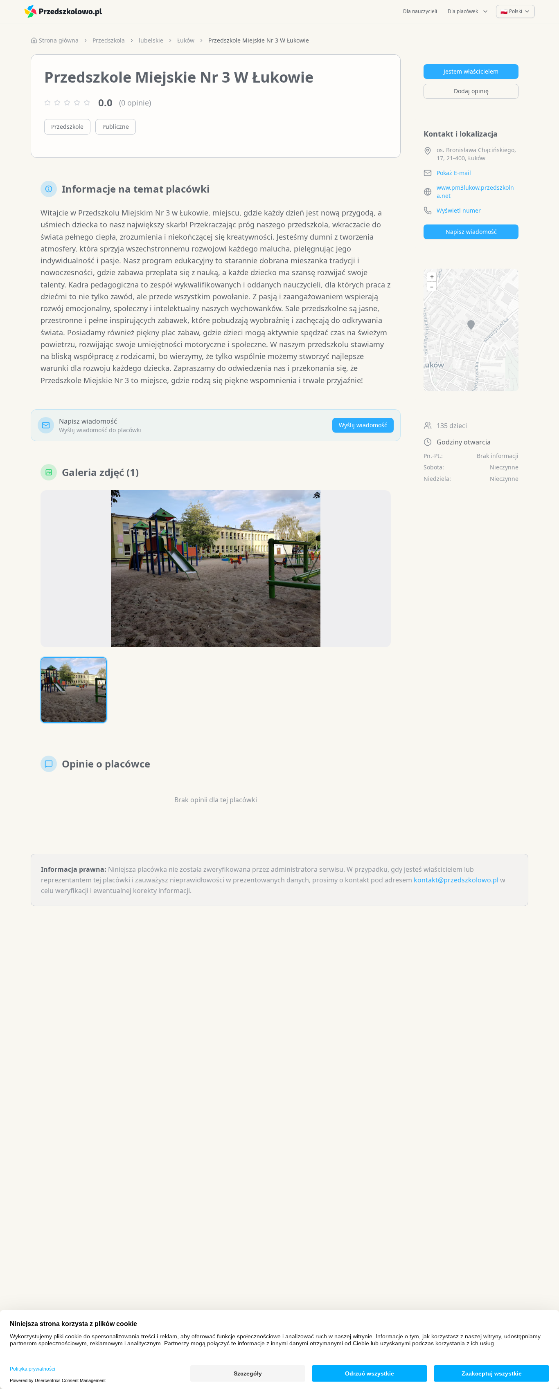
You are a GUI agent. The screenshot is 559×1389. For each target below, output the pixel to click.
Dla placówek (463, 11)
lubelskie (151, 40)
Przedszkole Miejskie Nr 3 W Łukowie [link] (258, 40)
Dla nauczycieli (420, 11)
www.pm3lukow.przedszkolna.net (475, 192)
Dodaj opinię (471, 91)
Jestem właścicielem (471, 71)
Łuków (185, 40)
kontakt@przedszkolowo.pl (456, 879)
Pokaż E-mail (454, 173)
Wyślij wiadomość (363, 425)
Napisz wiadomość (471, 232)
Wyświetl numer (459, 210)
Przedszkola (108, 40)
